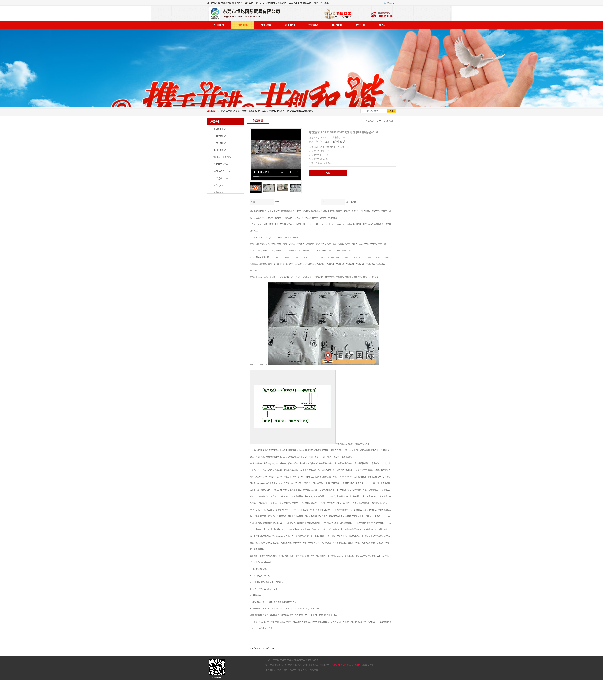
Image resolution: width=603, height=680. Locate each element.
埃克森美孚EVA (221, 164)
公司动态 (313, 25)
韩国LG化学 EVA (221, 171)
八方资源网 (282, 670)
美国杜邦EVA (219, 150)
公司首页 (219, 25)
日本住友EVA (219, 136)
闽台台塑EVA (219, 185)
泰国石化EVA (219, 129)
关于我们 (290, 25)
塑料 (322, 141)
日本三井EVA (219, 143)
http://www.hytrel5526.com (262, 648)
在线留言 (328, 173)
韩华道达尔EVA (221, 178)
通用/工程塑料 (332, 141)
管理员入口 (303, 670)
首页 (378, 121)
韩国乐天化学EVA (222, 157)
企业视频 (266, 25)
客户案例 (337, 25)
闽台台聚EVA (219, 192)
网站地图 (314, 670)
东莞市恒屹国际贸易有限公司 (346, 665)
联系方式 (384, 25)
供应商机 (243, 25)
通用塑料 (344, 141)
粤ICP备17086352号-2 (320, 665)
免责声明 (293, 670)
